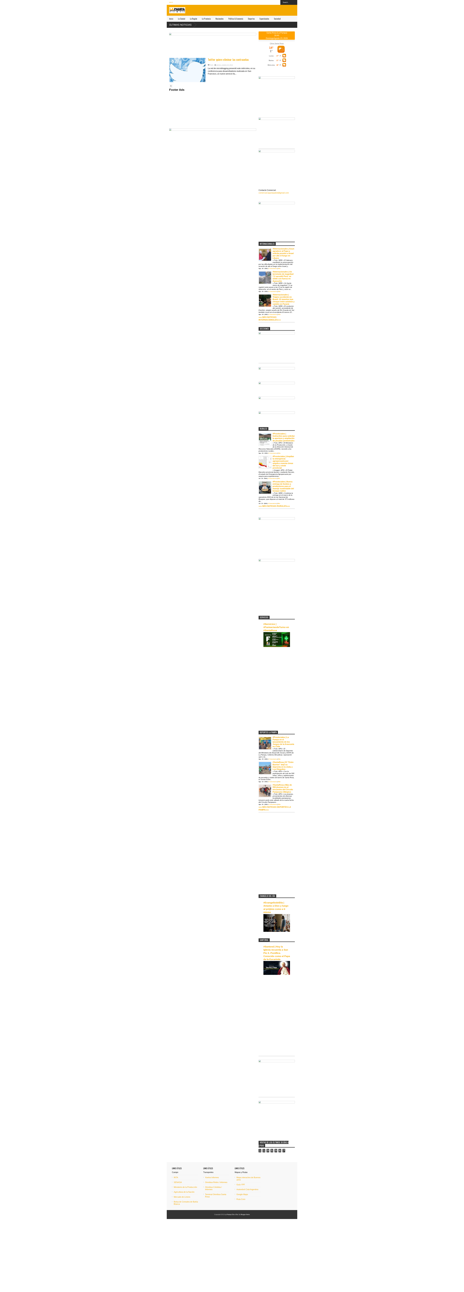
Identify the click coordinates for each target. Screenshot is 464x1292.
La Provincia (206, 18)
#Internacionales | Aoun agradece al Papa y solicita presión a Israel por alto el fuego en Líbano (283, 253)
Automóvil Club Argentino (247, 1189)
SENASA (178, 1182)
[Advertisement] (212, 109)
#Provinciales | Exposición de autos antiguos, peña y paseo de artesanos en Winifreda (235, 24)
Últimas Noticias (180, 24)
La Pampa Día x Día (231, 1214)
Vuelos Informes (212, 1177)
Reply (211, 65)
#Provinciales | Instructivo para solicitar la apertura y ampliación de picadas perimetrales (284, 437)
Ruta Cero (240, 1199)
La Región (193, 18)
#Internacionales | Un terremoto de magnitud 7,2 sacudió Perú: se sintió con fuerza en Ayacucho (283, 276)
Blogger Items (245, 1214)
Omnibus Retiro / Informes (216, 1182)
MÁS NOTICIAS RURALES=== (276, 506)
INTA (176, 1177)
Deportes (251, 18)
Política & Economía (235, 18)
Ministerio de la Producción (185, 1187)
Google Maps (242, 1194)
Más (279, 268)
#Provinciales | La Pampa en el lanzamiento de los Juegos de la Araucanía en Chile (283, 742)
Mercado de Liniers (182, 1197)
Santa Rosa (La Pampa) (276, 33)
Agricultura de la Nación (184, 1192)
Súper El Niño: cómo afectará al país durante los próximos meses (285, 24)
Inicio (171, 2)
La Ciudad (181, 18)
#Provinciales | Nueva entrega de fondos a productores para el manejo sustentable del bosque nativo (283, 486)
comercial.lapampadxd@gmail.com (274, 193)
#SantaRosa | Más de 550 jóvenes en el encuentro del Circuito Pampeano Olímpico (283, 788)
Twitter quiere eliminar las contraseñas (228, 59)
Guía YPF (240, 1185)
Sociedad (277, 18)
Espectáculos (264, 18)
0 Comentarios (272, 268)
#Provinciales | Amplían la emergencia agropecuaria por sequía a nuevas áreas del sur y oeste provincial (283, 462)
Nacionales (220, 18)
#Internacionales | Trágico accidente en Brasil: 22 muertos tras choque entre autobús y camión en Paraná (283, 299)
